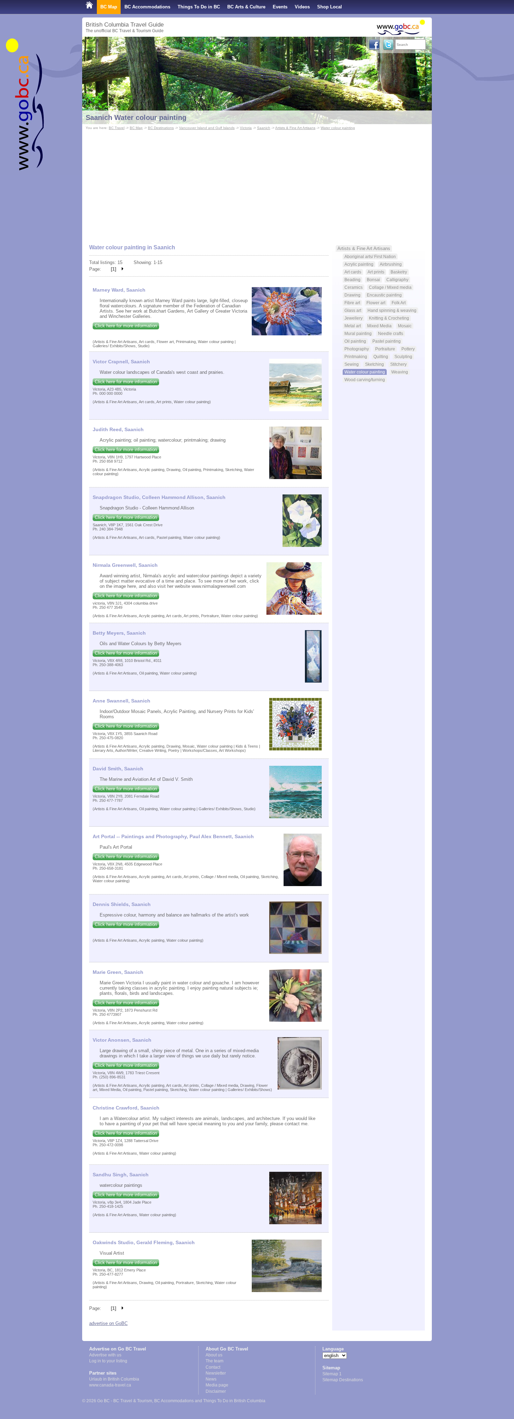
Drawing (352, 295)
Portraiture (385, 349)
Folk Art (399, 302)
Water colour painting (338, 128)
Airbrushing (391, 264)
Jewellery (353, 318)
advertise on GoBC (108, 1323)
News (211, 1379)
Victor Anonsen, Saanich (122, 1040)
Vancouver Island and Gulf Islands (207, 128)
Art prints (375, 272)
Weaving (399, 372)
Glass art (352, 310)
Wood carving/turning (364, 379)
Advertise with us (105, 1355)
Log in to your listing (108, 1361)
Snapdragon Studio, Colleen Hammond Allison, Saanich (159, 497)
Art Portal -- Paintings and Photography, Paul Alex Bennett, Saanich (173, 836)
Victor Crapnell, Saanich (121, 361)
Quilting (380, 356)
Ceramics (353, 287)
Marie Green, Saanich (118, 972)
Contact (213, 1367)
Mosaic (405, 325)
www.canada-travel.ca (110, 1385)
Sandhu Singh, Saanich (121, 1174)
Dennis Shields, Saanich (122, 904)
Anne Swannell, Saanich (121, 701)
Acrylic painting (358, 264)
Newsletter (216, 1373)
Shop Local (329, 6)
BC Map (108, 6)
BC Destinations (161, 128)
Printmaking (355, 356)
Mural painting (358, 333)
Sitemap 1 (332, 1374)
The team (214, 1361)
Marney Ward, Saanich (119, 290)
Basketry (399, 272)
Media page (217, 1385)
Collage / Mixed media (390, 287)
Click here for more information (126, 325)
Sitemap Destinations (342, 1380)
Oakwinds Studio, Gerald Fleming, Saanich (144, 1242)
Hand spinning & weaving (391, 310)
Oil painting (355, 341)
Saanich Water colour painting (136, 117)
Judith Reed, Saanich (118, 429)
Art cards (352, 272)
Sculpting (403, 356)
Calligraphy (397, 279)
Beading (352, 279)
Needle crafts (390, 333)
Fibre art (352, 302)
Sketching (374, 364)
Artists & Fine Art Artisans (295, 128)
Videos (302, 6)
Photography (356, 349)
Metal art (352, 325)
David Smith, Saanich (118, 768)
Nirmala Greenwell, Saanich (125, 565)
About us (214, 1355)
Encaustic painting (384, 295)
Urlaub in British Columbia (114, 1379)
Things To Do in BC (199, 6)
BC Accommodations (147, 6)
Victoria (246, 128)
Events (280, 6)
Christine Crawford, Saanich (126, 1108)
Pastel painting (386, 341)
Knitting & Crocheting (389, 318)
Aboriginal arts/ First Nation (370, 256)
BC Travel (116, 128)
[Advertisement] (257, 184)
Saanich (263, 128)
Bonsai (373, 279)
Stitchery (398, 364)
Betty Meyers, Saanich (119, 633)
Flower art (375, 302)
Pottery (408, 349)
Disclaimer (216, 1391)
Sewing (351, 364)
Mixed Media (379, 325)
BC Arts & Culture (246, 6)
